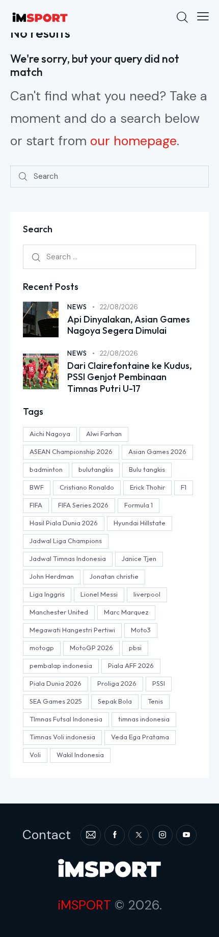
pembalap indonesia (61, 665)
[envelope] (90, 835)
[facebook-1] (114, 835)
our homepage (133, 140)
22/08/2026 (119, 307)
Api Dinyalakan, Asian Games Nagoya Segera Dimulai (128, 325)
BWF (37, 487)
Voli (35, 755)
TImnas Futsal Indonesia (66, 719)
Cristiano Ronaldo (87, 487)
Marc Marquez (126, 612)
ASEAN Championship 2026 (71, 451)
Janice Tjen (139, 558)
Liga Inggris (47, 594)
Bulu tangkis (147, 469)
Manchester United (59, 612)
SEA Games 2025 (56, 701)
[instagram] (162, 835)
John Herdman (52, 576)
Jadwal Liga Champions (66, 541)
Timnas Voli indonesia (62, 737)
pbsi (135, 648)
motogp (42, 648)
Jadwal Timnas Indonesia (68, 558)
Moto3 (141, 630)
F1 (183, 487)
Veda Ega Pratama (140, 737)
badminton (46, 469)
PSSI (158, 683)
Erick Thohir (147, 487)
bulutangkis (95, 469)
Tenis (155, 701)
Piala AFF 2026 (131, 665)
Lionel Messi (99, 594)
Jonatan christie (114, 576)
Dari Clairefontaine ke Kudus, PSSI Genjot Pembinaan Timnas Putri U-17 (129, 377)
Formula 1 (138, 505)
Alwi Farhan (104, 434)
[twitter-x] (138, 835)
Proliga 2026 (116, 683)
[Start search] (23, 177)
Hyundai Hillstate (140, 523)
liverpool (146, 594)
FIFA (36, 505)
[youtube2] (186, 835)
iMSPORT (84, 905)
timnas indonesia (144, 719)
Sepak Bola (115, 701)
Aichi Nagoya (50, 434)
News (77, 307)
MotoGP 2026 (91, 648)
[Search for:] (109, 256)
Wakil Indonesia (80, 755)
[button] (203, 16)
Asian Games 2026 (157, 451)
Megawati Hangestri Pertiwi (72, 630)
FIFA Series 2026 (83, 505)
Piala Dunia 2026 (55, 683)
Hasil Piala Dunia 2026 (64, 523)
